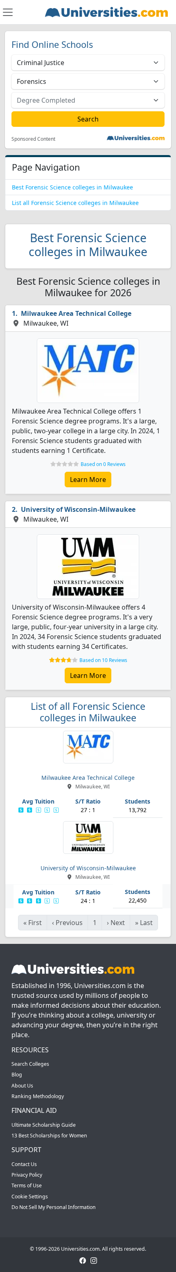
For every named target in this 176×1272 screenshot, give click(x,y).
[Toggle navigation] (8, 12)
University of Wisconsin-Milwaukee (78, 509)
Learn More (88, 479)
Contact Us (24, 1164)
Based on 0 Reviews (103, 464)
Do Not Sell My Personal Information (53, 1207)
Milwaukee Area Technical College (76, 313)
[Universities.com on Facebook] (82, 1259)
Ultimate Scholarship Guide (43, 1124)
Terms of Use (26, 1185)
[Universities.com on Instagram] (93, 1259)
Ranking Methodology (37, 1096)
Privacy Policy (26, 1174)
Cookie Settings (29, 1196)
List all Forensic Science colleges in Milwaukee (75, 203)
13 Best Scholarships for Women (49, 1135)
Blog (16, 1074)
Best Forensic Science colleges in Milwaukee (72, 187)
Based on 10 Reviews (103, 660)
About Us (22, 1085)
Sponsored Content (33, 139)
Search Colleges (30, 1063)
